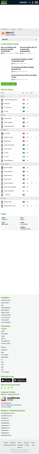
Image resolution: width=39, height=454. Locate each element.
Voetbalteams (4, 29)
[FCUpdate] (4, 2)
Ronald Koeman (6, 315)
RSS (33, 445)
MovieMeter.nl (5, 423)
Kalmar (20, 29)
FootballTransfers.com (7, 413)
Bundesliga (4, 333)
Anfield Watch (5, 433)
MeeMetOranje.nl (6, 435)
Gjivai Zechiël (5, 302)
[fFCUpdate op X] (8, 387)
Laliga (3, 336)
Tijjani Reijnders (5, 307)
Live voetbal (23, 2)
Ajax (2, 352)
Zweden (13, 29)
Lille (2, 369)
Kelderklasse (5, 430)
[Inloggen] (31, 2)
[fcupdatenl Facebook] (1, 387)
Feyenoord (4, 350)
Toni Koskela (24, 224)
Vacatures (26, 442)
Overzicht (5, 39)
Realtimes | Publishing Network (19, 451)
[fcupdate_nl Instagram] (5, 387)
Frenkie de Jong (5, 300)
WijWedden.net (5, 428)
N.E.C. (3, 364)
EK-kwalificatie (5, 341)
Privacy (33, 442)
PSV (2, 362)
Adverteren (13, 442)
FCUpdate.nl (4, 418)
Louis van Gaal (5, 317)
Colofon (27, 445)
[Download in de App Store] (6, 380)
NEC (2, 367)
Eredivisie (4, 329)
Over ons (6, 442)
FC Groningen (5, 372)
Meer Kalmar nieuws (8, 84)
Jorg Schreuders (6, 322)
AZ (2, 359)
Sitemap (19, 447)
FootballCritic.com (6, 415)
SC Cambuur (5, 355)
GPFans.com (5, 420)
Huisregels (20, 445)
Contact (20, 442)
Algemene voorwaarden (10, 445)
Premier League (5, 343)
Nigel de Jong (5, 312)
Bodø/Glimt (4, 357)
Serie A (3, 338)
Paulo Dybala (5, 320)
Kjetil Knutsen (5, 310)
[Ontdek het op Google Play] (19, 380)
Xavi (2, 305)
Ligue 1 (3, 331)
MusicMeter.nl (5, 425)
